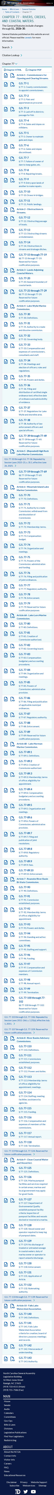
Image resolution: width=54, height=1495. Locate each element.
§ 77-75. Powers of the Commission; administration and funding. (32, 564)
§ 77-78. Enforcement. (29, 598)
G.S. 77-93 (24, 924)
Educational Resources (14, 1475)
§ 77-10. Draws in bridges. (31, 195)
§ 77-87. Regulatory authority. (33, 717)
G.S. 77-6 (24, 145)
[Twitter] (25, 1491)
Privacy (23, 1482)
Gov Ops (8, 1420)
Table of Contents (12, 12)
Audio (7, 1409)
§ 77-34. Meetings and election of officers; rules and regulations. (32, 367)
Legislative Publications (15, 1432)
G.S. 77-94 (24, 933)
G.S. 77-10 (24, 191)
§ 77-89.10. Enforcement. (31, 874)
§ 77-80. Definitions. (28, 627)
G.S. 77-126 (25, 1176)
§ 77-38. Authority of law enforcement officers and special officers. (31, 427)
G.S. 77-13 (24, 229)
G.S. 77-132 (25, 1284)
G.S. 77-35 (24, 376)
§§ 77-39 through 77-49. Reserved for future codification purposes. (30, 442)
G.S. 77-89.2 (25, 761)
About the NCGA (12, 1451)
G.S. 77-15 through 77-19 (33, 254)
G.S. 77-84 (24, 669)
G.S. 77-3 (24, 108)
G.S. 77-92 (24, 908)
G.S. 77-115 (25, 1108)
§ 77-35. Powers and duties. (32, 379)
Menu (48, 3)
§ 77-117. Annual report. (30, 1136)
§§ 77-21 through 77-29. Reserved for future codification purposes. (30, 297)
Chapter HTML (14, 69)
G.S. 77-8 (24, 170)
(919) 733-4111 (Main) (14, 1386)
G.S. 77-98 (24, 979)
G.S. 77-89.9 (25, 861)
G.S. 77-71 (24, 504)
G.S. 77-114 (25, 1092)
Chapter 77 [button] (8, 63)
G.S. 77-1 (24, 83)
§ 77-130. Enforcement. (30, 1267)
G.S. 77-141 (25, 1322)
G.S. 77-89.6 (25, 817)
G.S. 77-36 (24, 385)
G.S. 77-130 (25, 1263)
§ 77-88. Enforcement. (29, 726)
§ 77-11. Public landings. (30, 204)
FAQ (6, 1467)
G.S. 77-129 (25, 1240)
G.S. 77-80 (24, 623)
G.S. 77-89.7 (25, 833)
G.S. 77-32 (24, 335)
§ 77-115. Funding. (27, 1111)
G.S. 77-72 (24, 523)
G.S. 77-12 (24, 217)
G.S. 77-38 (24, 420)
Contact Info (10, 1455)
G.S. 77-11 (24, 200)
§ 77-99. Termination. (29, 992)
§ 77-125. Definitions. (29, 1171)
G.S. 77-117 (25, 1133)
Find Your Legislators (14, 1436)
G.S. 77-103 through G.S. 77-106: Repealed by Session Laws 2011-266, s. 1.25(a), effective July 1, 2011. (27, 1020)
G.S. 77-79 (24, 603)
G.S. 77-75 (24, 557)
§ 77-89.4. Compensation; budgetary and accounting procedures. (31, 796)
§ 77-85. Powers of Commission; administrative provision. (32, 689)
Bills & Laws (14, 9)
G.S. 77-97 (24, 963)
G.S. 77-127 (25, 1199)
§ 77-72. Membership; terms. (32, 526)
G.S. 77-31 (24, 323)
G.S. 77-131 (25, 1272)
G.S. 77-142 (25, 1345)
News (7, 1471)
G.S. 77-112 (25, 1067)
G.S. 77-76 (24, 572)
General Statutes (29, 9)
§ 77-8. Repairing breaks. (30, 173)
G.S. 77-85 (24, 682)
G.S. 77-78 (24, 594)
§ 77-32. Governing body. (31, 339)
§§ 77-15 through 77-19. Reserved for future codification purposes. (30, 261)
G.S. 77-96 (24, 954)
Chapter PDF (35, 69)
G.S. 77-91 (24, 896)
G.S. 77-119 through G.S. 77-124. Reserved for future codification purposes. (26, 1152)
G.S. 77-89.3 (25, 773)
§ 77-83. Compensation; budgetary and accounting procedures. (31, 661)
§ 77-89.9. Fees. (26, 864)
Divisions (8, 1428)
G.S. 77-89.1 (25, 752)
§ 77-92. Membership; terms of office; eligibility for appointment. (32, 915)
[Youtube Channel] (33, 1491)
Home (4, 9)
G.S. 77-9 (24, 179)
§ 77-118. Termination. (29, 1145)
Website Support (39, 1482)
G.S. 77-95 (24, 945)
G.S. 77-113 (25, 1076)
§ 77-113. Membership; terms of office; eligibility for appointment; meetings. (33, 1083)
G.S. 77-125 (25, 1167)
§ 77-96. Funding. (27, 958)
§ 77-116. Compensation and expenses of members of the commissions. (32, 1124)
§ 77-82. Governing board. (31, 648)
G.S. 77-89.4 (25, 789)
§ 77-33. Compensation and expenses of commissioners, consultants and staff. (32, 351)
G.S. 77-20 (24, 278)
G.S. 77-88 (24, 722)
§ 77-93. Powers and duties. (32, 928)
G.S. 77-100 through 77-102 (32, 999)
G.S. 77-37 (24, 407)
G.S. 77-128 (25, 1225)
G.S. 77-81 (24, 632)
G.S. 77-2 (24, 95)
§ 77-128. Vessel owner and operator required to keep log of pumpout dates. (33, 1232)
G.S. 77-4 (24, 120)
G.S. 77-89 (24, 731)
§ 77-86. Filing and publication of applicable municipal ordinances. (33, 705)
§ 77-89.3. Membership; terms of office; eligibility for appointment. (33, 780)
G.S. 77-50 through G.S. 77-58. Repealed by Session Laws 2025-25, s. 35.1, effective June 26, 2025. (25, 462)
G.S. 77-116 (25, 1117)
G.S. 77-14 (24, 242)
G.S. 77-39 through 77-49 (33, 435)
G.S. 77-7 (24, 157)
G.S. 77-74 (24, 544)
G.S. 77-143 (25, 1357)
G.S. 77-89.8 (25, 848)
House (7, 1401)
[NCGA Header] (21, 3)
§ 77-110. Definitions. (29, 1049)
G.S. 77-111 (25, 1055)
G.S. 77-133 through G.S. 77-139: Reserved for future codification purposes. (26, 1298)
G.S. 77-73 (24, 532)
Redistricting (10, 1440)
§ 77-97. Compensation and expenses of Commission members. (32, 970)
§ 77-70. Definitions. (28, 498)
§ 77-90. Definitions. (28, 890)
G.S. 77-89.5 (25, 805)
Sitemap (42, 1485)
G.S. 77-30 (24, 314)
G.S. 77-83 (24, 654)
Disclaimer (12, 1482)
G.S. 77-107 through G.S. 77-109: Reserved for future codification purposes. (26, 1031)
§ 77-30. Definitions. (28, 317)
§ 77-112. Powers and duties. (32, 1071)
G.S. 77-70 (24, 495)
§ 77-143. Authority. (28, 1361)
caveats (28, 37)
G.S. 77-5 (24, 132)
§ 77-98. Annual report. (29, 983)
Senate (7, 1405)
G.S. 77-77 (24, 585)
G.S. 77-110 (25, 1046)
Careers (7, 1463)
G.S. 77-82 (24, 645)
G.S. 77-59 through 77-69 (33, 471)
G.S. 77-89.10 (26, 870)
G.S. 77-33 (24, 344)
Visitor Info (9, 1459)
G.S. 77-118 (25, 1142)
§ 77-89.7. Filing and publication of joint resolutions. (28, 840)
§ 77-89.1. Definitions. (29, 755)
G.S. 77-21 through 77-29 (33, 290)
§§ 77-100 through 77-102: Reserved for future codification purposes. (31, 1008)
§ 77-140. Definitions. (29, 1317)
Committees (10, 1416)
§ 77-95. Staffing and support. (33, 949)
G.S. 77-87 (24, 713)
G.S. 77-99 (24, 988)
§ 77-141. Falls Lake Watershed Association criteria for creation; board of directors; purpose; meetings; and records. (33, 1333)
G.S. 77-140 (25, 1313)
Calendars (9, 1413)
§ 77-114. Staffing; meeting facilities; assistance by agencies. (32, 1099)
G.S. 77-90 (24, 887)
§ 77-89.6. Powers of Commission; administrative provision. (32, 824)
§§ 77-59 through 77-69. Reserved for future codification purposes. (30, 478)
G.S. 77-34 (24, 360)
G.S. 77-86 (24, 698)
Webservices (29, 1485)
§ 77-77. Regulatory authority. (33, 588)
